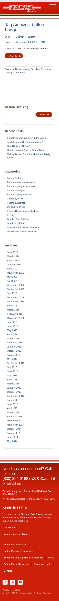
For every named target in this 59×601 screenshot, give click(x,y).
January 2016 (14, 387)
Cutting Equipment (16, 202)
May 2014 (12, 441)
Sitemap (16, 590)
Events (10, 215)
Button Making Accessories (21, 186)
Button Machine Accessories (18, 551)
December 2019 (15, 297)
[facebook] (5, 582)
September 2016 (15, 363)
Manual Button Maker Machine (23, 227)
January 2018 (14, 346)
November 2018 (15, 318)
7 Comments (19, 72)
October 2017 (14, 350)
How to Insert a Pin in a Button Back (25, 150)
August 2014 (13, 433)
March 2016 (13, 383)
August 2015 (13, 400)
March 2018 (13, 338)
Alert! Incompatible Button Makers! (25, 142)
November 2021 (15, 272)
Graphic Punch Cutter (18, 219)
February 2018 (14, 342)
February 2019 (14, 313)
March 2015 (13, 412)
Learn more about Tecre (15, 534)
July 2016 (12, 367)
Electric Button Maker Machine (23, 211)
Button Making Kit (16, 190)
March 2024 (13, 256)
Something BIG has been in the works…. (28, 138)
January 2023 (14, 264)
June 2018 (12, 326)
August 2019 (13, 305)
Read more (14, 56)
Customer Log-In (42, 564)
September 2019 (15, 301)
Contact (8, 570)
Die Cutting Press (16, 207)
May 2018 (12, 330)
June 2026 (12, 252)
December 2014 (15, 420)
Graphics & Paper (16, 223)
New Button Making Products (22, 231)
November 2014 (15, 424)
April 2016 (12, 379)
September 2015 (15, 396)
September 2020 (15, 289)
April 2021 (12, 281)
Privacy (5, 590)
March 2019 (13, 309)
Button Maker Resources (17, 564)
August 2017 (13, 355)
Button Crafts (14, 178)
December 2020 (15, 285)
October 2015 (14, 392)
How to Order (9, 527)
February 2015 (14, 416)
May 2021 (12, 277)
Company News (15, 198)
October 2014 (14, 429)
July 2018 (12, 322)
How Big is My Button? (18, 146)
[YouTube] (21, 582)
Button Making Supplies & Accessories (23, 557)
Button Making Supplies (27, 69)
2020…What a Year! (20, 37)
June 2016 (12, 371)
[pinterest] (13, 582)
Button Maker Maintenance (21, 182)
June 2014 (12, 437)
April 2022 (12, 268)
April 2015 (12, 408)
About (51, 557)
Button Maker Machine (15, 544)
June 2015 (12, 404)
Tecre (42, 42)
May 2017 (12, 359)
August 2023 (13, 260)
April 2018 (12, 334)
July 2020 (12, 293)
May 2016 (12, 375)
